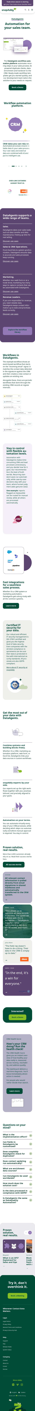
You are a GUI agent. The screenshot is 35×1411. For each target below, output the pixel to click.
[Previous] (26, 1232)
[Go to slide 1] (13, 166)
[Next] (30, 1232)
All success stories (13, 864)
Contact (5, 1360)
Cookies (23, 1392)
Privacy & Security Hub (10, 1330)
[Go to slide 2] (16, 166)
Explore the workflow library (17, 331)
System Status (7, 1350)
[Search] (25, 10)
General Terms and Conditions (12, 1327)
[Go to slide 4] (22, 166)
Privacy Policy (7, 1324)
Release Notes (7, 1347)
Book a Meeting (17, 1296)
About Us (6, 1363)
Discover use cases (10, 241)
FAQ (4, 1344)
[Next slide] (26, 166)
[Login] (29, 10)
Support (5, 1341)
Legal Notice (6, 1321)
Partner (5, 1369)
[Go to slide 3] (19, 166)
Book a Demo (17, 87)
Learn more (11, 606)
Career (5, 1366)
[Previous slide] (9, 166)
